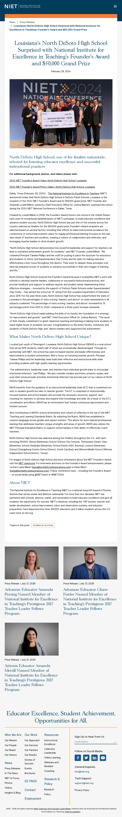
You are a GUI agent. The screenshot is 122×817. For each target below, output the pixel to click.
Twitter (86, 758)
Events (28, 769)
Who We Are (13, 735)
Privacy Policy (82, 790)
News (12, 22)
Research (49, 790)
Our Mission (11, 740)
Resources (51, 735)
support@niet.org (84, 783)
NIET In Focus (12, 778)
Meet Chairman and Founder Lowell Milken (52, 809)
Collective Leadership (50, 751)
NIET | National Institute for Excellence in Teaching (22, 6)
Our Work (31, 735)
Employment (33, 799)
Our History (11, 755)
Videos (8, 788)
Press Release (27, 22)
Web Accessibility (72, 812)
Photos (8, 783)
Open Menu (115, 6)
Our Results (31, 755)
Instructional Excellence (50, 742)
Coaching (49, 771)
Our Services (31, 745)
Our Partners (31, 750)
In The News (11, 773)
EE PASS (31, 781)
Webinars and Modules (51, 764)
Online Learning (52, 758)
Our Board (10, 750)
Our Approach (32, 740)
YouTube (103, 758)
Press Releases (12, 769)
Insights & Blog (12, 793)
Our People (11, 745)
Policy (47, 794)
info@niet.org (82, 772)
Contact (30, 790)
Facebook (78, 758)
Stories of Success (43, 526)
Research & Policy (52, 782)
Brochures (30, 773)
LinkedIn (94, 758)
